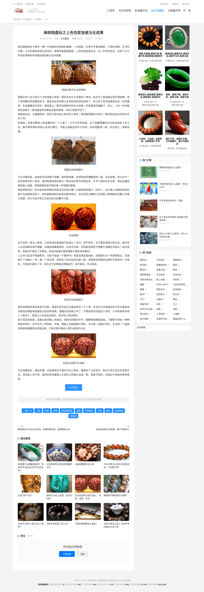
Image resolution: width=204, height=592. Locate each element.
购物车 (175, 4)
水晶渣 (160, 299)
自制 (176, 309)
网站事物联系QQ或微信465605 (110, 580)
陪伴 (176, 269)
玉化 (100, 410)
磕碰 (143, 284)
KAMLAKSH (163, 284)
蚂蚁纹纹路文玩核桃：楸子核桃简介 (112, 429)
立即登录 (67, 554)
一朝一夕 (27, 410)
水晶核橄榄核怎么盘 (84, 464)
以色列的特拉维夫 (180, 284)
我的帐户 (164, 4)
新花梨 (144, 264)
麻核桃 (73, 416)
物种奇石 (178, 260)
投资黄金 (178, 289)
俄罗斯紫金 (146, 274)
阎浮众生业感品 (147, 309)
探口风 (177, 294)
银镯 (143, 289)
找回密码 (41, 4)
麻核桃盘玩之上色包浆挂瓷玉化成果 (73, 32)
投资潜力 (162, 294)
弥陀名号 (162, 289)
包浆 (47, 410)
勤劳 (176, 264)
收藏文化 (141, 10)
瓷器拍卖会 (163, 264)
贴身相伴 (119, 410)
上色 (38, 410)
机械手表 (145, 304)
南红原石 (145, 314)
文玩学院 (124, 10)
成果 (55, 410)
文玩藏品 (157, 10)
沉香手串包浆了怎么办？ (57, 523)
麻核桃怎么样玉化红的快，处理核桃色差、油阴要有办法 (44, 429)
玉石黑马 (162, 260)
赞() (99, 38)
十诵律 (177, 314)
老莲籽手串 (163, 319)
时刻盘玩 (89, 410)
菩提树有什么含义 (180, 319)
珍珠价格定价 (147, 279)
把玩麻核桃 (67, 410)
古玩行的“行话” (25, 495)
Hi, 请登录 (18, 4)
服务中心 (186, 4)
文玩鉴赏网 (18, 10)
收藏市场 (174, 10)
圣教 (160, 309)
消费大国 (162, 269)
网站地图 (126, 580)
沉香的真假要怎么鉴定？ (86, 523)
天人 (176, 304)
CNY (143, 299)
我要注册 (30, 4)
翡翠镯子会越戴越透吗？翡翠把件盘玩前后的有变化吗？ (31, 467)
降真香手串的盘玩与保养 (115, 495)
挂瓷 (78, 410)
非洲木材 (178, 274)
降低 (176, 299)
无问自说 (162, 274)
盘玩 (108, 410)
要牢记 (144, 269)
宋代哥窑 (145, 319)
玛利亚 (177, 279)
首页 (111, 10)
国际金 (144, 260)
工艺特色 (162, 314)
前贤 (159, 304)
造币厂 (144, 294)
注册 (82, 554)
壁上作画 (162, 279)
